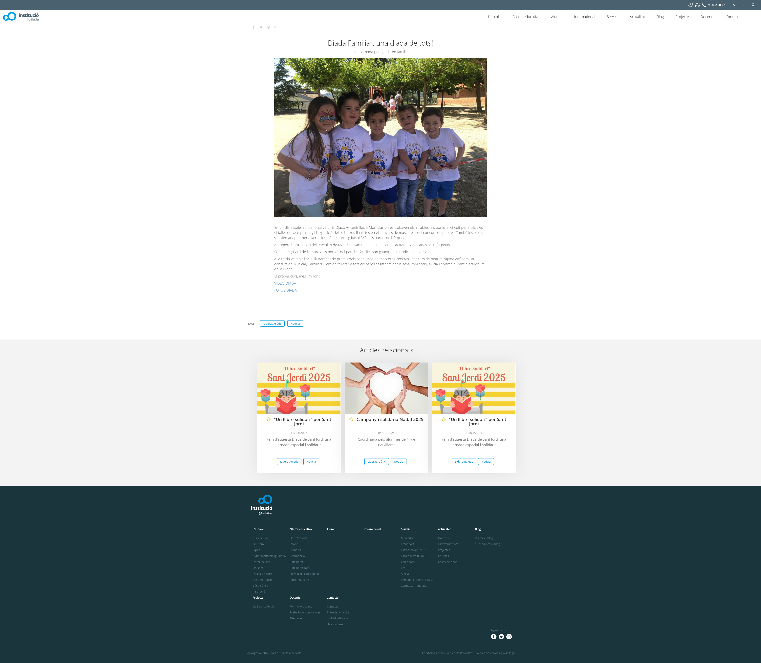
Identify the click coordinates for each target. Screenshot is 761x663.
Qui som (258, 544)
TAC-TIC (406, 568)
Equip (256, 550)
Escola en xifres (263, 574)
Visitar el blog (484, 538)
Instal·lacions (261, 562)
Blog (660, 16)
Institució (259, 591)
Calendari (407, 562)
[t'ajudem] (690, 5)
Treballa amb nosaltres (305, 612)
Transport (407, 544)
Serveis (612, 16)
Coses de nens (447, 562)
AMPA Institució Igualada (269, 556)
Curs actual (260, 538)
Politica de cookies (488, 653)
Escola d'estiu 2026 (413, 556)
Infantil (294, 544)
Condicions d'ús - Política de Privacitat (447, 653)
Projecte (682, 16)
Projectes (444, 550)
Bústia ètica (260, 585)
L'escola (494, 16)
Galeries (443, 556)
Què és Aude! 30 (263, 606)
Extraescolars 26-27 (414, 550)
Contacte (733, 16)
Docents (707, 16)
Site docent (297, 618)
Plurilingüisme (299, 580)
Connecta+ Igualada (414, 585)
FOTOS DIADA (285, 290)
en (743, 5)
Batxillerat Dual (300, 568)
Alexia (405, 574)
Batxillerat (296, 562)
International (584, 16)
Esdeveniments (448, 544)
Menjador (407, 538)
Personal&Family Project (417, 580)
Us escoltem (335, 624)
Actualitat (637, 16)
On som (258, 568)
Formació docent (301, 606)
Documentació (262, 580)
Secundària (297, 556)
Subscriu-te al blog (487, 544)
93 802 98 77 (716, 5)
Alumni (556, 16)
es (733, 5)
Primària (295, 550)
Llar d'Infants (298, 538)
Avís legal (509, 653)
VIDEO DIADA (285, 283)
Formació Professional (304, 574)
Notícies (443, 538)
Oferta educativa (525, 16)
